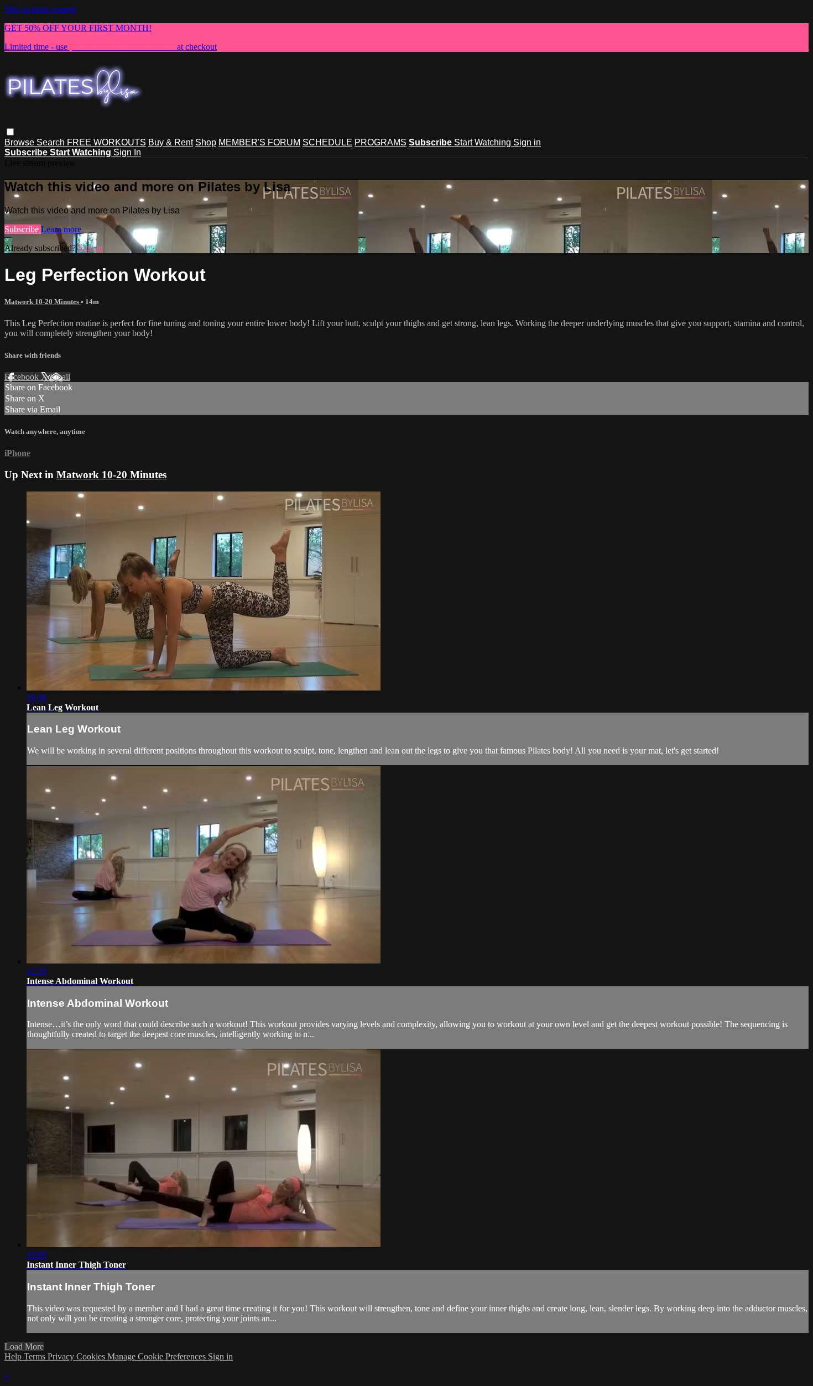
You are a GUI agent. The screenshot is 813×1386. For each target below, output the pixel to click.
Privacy (62, 1356)
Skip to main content (40, 9)
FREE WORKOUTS (106, 142)
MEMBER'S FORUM (259, 142)
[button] (10, 131)
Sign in (527, 142)
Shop (205, 142)
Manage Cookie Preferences (157, 1356)
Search (52, 142)
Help (14, 1356)
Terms (36, 1356)
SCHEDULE (327, 142)
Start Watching (483, 142)
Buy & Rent (170, 142)
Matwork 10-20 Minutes (42, 301)
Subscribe (22, 229)
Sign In (127, 152)
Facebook (22, 376)
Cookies (91, 1356)
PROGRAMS (380, 142)
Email (60, 376)
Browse (20, 142)
